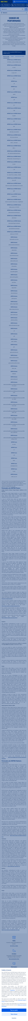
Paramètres (12, 990)
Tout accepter (14, 1010)
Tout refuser (14, 1014)
